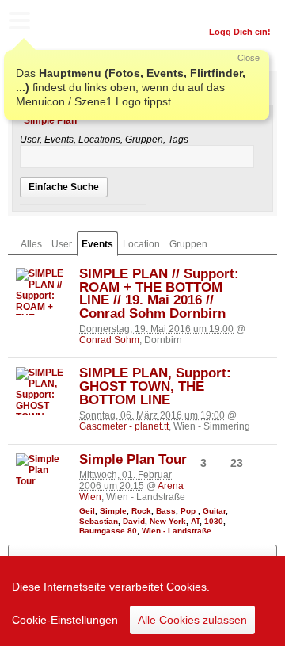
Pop (189, 510)
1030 (213, 521)
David (134, 521)
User (61, 244)
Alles (31, 244)
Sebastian (98, 521)
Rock (141, 510)
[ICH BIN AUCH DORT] (269, 278)
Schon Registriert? (231, 12)
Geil (87, 510)
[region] (142, 601)
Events (97, 244)
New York (168, 521)
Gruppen (188, 244)
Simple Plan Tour (133, 459)
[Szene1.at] (79, 22)
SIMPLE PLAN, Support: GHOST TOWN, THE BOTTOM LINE (155, 386)
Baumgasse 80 (108, 530)
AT (195, 521)
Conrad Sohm (109, 340)
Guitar (214, 510)
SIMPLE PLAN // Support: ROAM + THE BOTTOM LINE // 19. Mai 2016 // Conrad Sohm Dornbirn (159, 293)
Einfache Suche (63, 187)
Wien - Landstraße (176, 530)
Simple (113, 510)
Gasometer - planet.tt (124, 426)
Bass (166, 510)
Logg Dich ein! (240, 31)
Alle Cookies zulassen (192, 620)
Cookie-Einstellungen (65, 620)
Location (141, 244)
